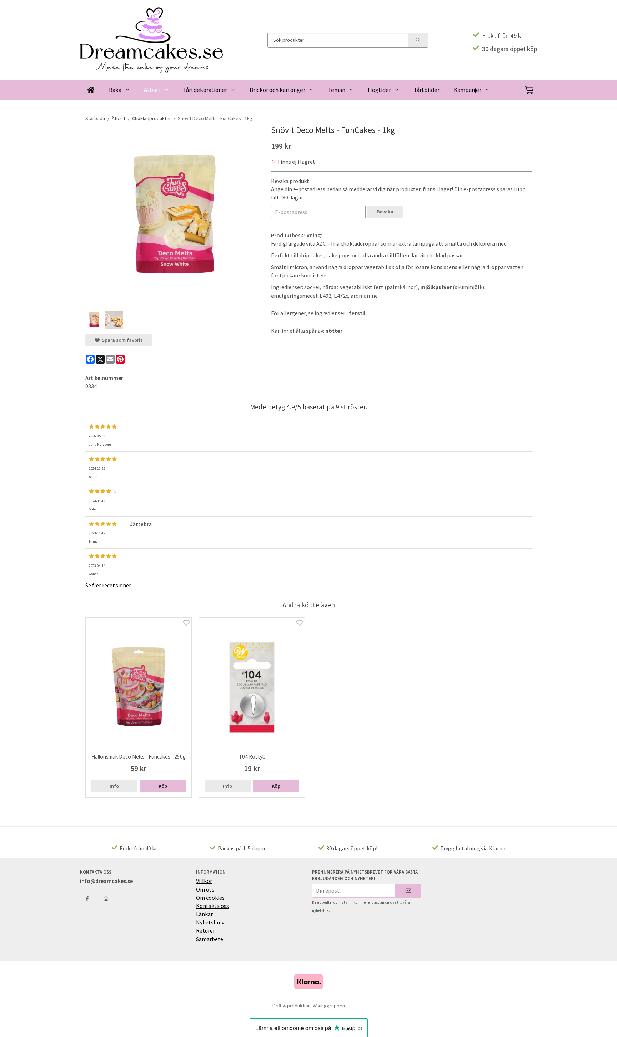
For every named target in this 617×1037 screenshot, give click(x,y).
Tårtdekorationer (205, 90)
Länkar (204, 914)
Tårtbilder (426, 90)
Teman (336, 90)
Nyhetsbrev (210, 922)
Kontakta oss (212, 905)
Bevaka (385, 211)
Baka (115, 90)
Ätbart (152, 90)
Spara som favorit (121, 340)
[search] (418, 40)
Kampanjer (467, 90)
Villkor (204, 880)
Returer (205, 930)
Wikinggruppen (329, 1005)
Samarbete (209, 939)
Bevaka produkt (290, 180)
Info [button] (114, 786)
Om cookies (210, 897)
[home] (91, 90)
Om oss (205, 889)
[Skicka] (408, 891)
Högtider (379, 90)
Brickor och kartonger (277, 90)
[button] (163, 786)
